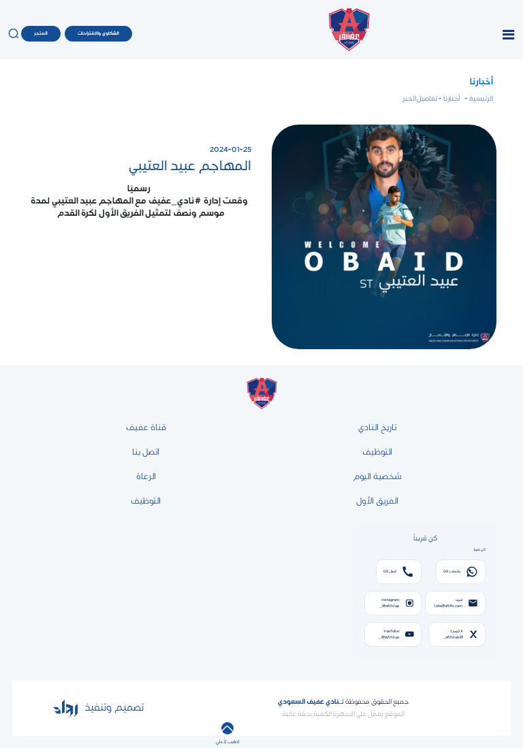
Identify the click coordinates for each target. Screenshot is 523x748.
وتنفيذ (97, 707)
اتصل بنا (145, 452)
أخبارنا (481, 82)
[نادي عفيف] (348, 33)
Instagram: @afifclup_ (389, 603)
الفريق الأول (377, 501)
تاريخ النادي (377, 427)
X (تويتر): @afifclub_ (453, 634)
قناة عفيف (146, 427)
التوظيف (377, 452)
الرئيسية (480, 98)
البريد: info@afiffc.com (448, 603)
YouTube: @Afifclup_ (389, 634)
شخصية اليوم (377, 476)
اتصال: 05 (389, 571)
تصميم (128, 707)
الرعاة (146, 476)
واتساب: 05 (451, 571)
